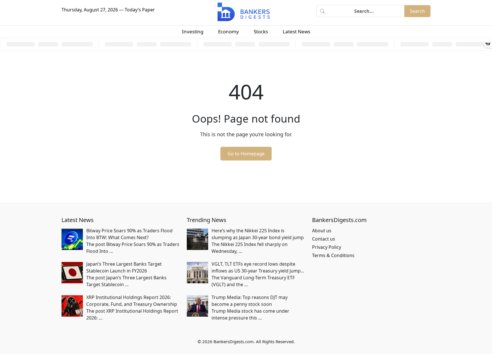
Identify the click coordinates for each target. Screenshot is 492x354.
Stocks (261, 31)
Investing (192, 31)
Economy (228, 31)
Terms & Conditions (333, 255)
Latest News (296, 31)
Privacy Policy (326, 247)
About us (321, 230)
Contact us (323, 239)
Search (417, 11)
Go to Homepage (246, 153)
